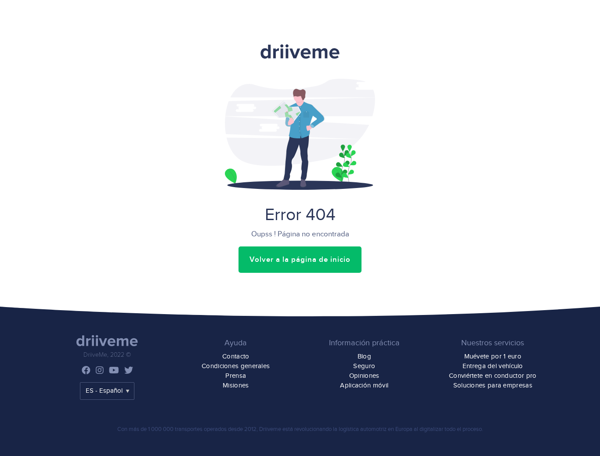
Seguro (364, 366)
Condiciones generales (236, 366)
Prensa (235, 376)
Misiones (236, 385)
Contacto (235, 356)
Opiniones (364, 376)
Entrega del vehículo (493, 366)
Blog (364, 356)
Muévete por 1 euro (492, 356)
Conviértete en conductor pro (492, 376)
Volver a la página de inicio (300, 259)
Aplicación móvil (364, 385)
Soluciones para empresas (492, 385)
